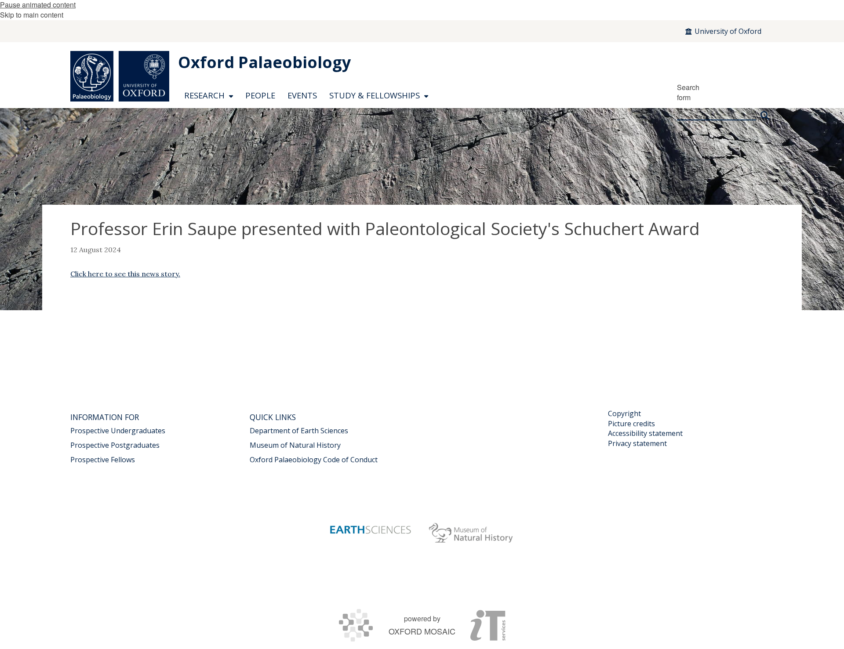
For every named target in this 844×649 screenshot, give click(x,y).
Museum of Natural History (295, 445)
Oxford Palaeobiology (264, 62)
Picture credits (631, 423)
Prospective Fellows (102, 459)
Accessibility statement (645, 433)
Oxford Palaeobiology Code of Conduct (314, 459)
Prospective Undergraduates (117, 430)
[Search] (765, 111)
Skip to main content (31, 15)
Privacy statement (637, 443)
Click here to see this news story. (125, 273)
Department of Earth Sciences (299, 430)
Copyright (624, 413)
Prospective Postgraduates (115, 445)
